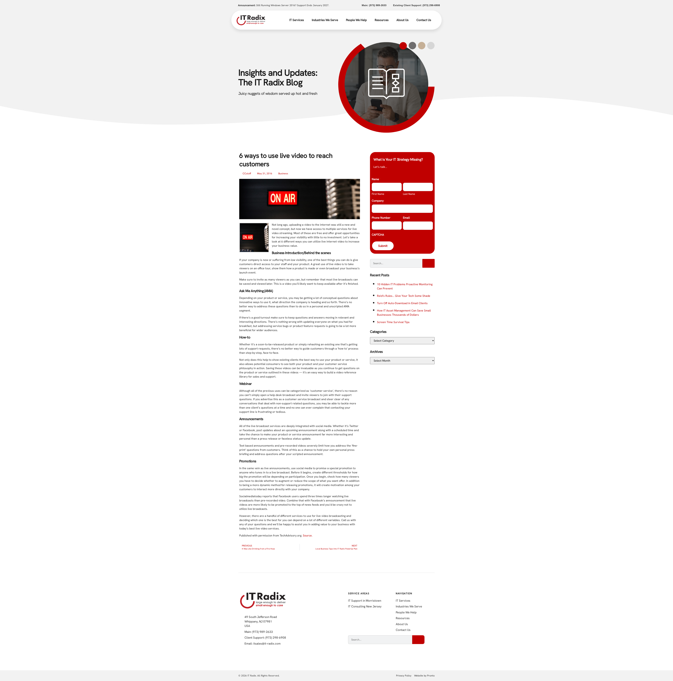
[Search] (428, 263)
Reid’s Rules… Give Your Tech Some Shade (403, 296)
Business (283, 173)
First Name (378, 194)
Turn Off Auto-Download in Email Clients (402, 303)
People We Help (356, 20)
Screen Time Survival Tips (393, 322)
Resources (382, 20)
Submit (383, 246)
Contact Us (423, 20)
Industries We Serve (325, 20)
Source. (307, 535)
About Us (402, 20)
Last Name (409, 194)
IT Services (296, 20)
